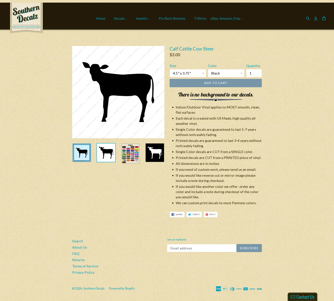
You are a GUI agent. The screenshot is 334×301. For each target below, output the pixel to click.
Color (212, 66)
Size (173, 66)
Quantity (253, 66)
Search (77, 241)
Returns (78, 260)
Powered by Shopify (122, 288)
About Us (79, 247)
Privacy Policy (83, 272)
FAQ (75, 253)
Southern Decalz (94, 288)
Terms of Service (85, 266)
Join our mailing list (176, 239)
